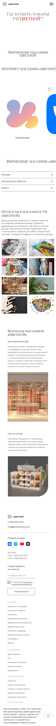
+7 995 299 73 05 (16, 703)
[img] (14, 428)
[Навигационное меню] (51, 4)
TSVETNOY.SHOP (22, 319)
